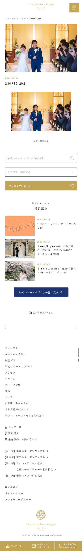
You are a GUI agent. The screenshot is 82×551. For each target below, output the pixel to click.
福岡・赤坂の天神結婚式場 (37, 535)
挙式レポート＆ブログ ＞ (21, 19)
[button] (5, 327)
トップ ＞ (8, 19)
